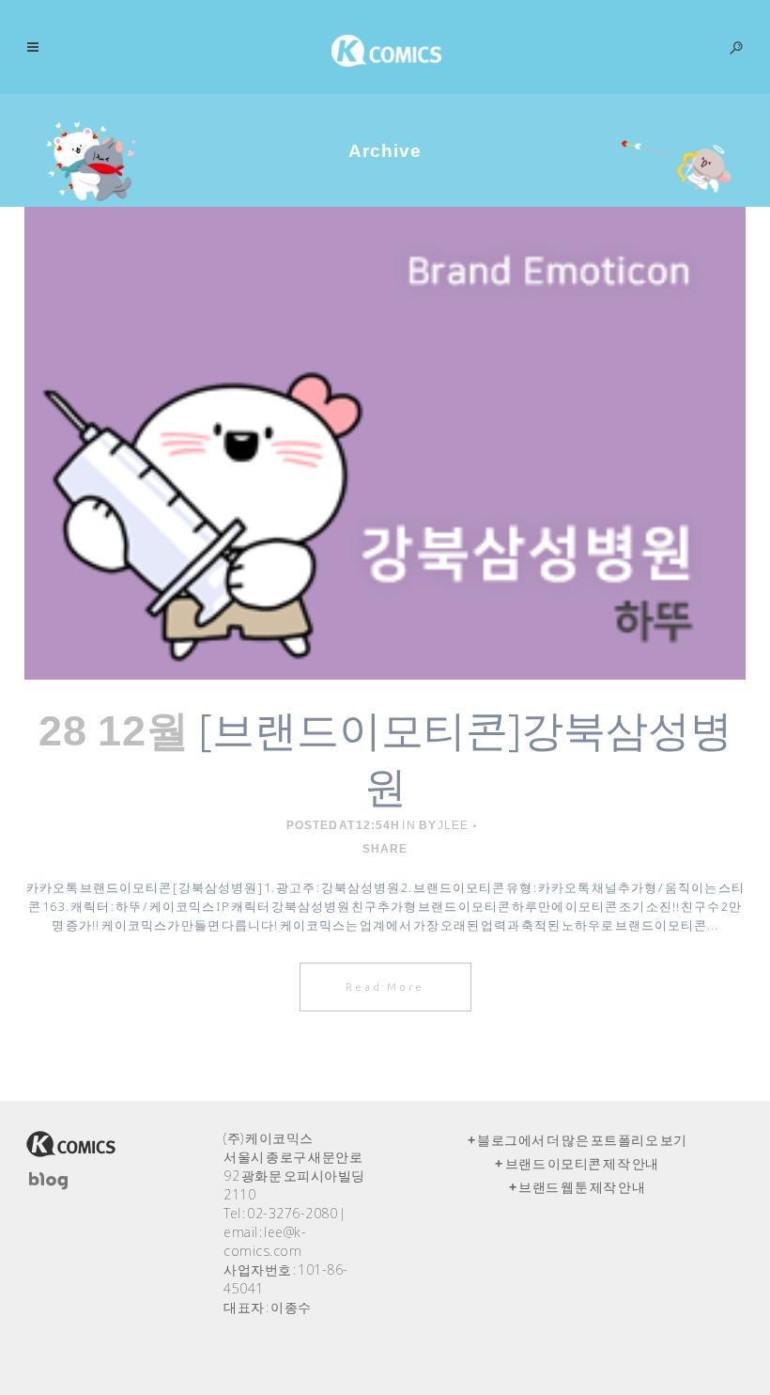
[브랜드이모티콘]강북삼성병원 (465, 757)
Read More (385, 987)
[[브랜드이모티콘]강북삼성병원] (385, 443)
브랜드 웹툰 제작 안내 (581, 1187)
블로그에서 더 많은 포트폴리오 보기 (582, 1140)
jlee (453, 825)
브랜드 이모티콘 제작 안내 (582, 1163)
